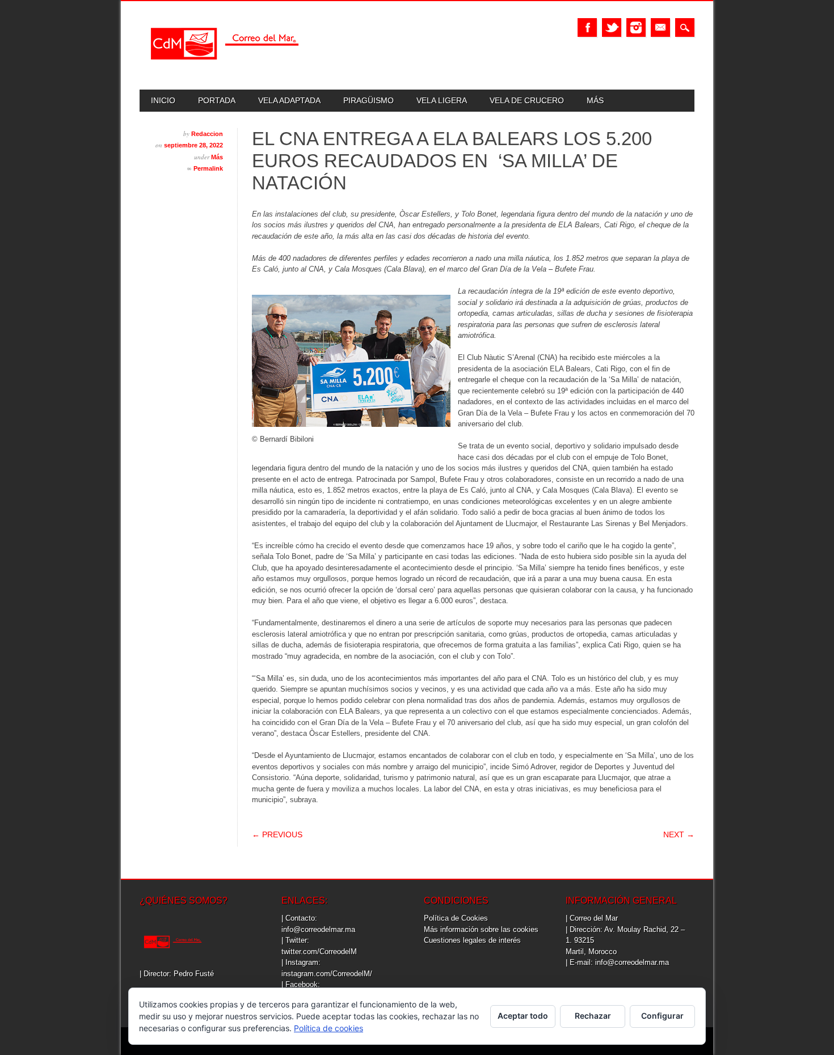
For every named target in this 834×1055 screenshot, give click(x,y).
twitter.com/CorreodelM (319, 951)
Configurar (662, 1015)
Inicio (163, 100)
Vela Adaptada (289, 100)
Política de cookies (328, 1028)
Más (595, 100)
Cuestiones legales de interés (472, 940)
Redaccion (207, 133)
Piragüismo (368, 100)
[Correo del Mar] (225, 69)
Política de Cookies (456, 918)
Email (660, 27)
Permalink (208, 168)
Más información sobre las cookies (481, 929)
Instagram (636, 27)
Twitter (611, 27)
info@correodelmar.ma (318, 929)
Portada (216, 100)
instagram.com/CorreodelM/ (326, 973)
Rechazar (593, 1015)
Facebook (587, 27)
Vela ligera (441, 100)
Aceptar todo (523, 1015)
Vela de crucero (527, 100)
